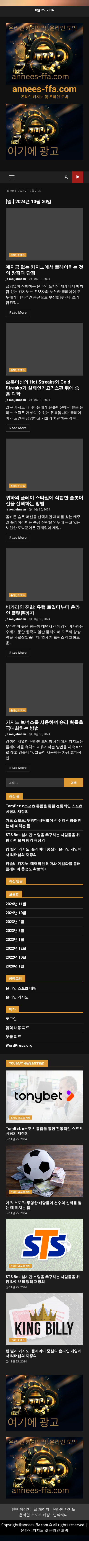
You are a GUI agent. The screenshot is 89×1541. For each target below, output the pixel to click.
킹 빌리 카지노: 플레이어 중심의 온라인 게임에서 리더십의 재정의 (44, 1319)
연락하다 (60, 1514)
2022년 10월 (16, 957)
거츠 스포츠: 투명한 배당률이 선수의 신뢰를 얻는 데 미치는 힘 (44, 1171)
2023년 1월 (15, 939)
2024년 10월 (16, 913)
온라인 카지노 (17, 255)
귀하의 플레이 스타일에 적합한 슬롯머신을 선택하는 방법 (44, 465)
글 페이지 (41, 1509)
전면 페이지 (21, 1509)
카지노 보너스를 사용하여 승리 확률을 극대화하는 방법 (44, 689)
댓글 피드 (13, 1036)
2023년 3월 (15, 930)
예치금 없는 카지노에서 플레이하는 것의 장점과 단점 (44, 234)
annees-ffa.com (44, 89)
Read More (17, 312)
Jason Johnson (16, 279)
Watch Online (77, 177)
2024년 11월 (16, 904)
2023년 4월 (15, 922)
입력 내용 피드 (17, 1028)
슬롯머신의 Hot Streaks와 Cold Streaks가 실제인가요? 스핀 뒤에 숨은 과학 (44, 349)
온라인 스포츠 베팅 (21, 988)
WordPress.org (19, 1045)
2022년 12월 (16, 948)
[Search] (66, 177)
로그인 (11, 1019)
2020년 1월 (15, 966)
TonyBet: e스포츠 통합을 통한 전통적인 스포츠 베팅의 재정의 (44, 1096)
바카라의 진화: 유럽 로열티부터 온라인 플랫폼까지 (44, 574)
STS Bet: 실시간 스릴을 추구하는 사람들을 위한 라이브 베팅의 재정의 (44, 1245)
